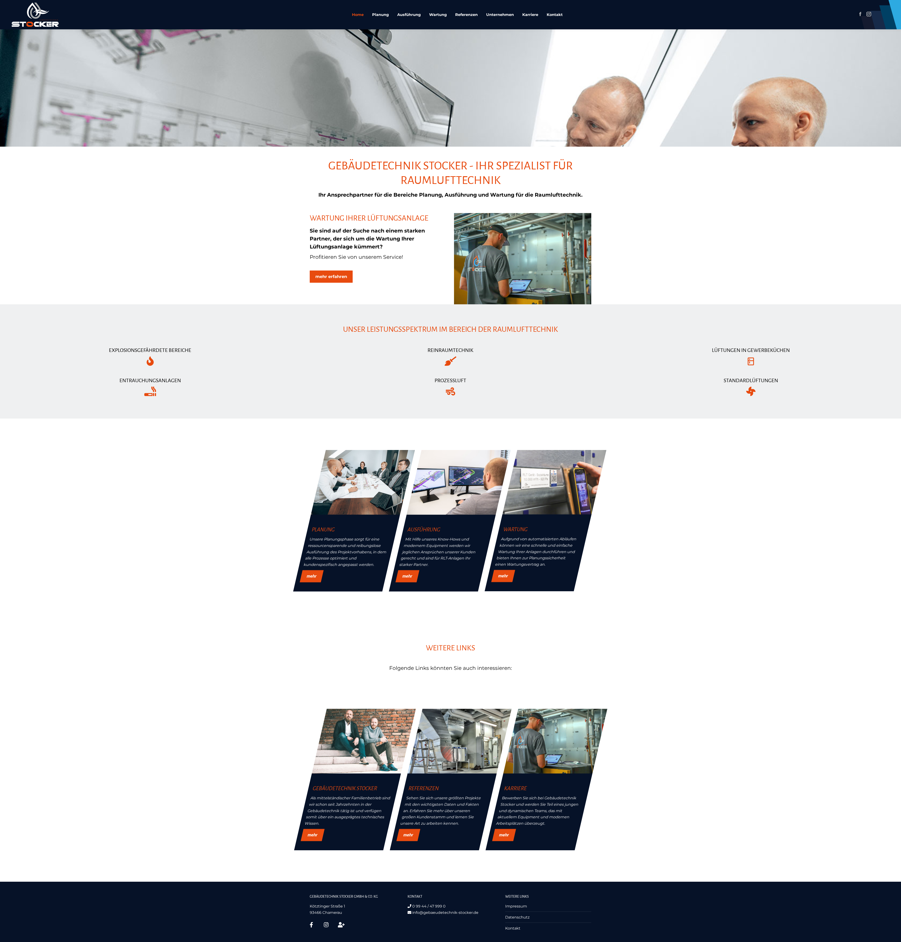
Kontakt (512, 928)
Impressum (516, 906)
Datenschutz (517, 917)
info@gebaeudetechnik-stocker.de (444, 912)
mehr (311, 576)
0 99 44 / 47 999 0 (428, 906)
